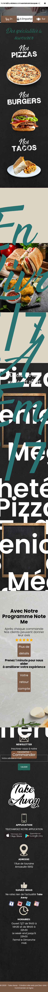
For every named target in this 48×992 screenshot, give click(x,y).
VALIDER (24, 769)
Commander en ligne (24, 990)
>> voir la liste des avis (27, 6)
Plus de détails (24, 652)
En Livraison (9, 24)
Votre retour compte (24, 684)
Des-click (42, 988)
